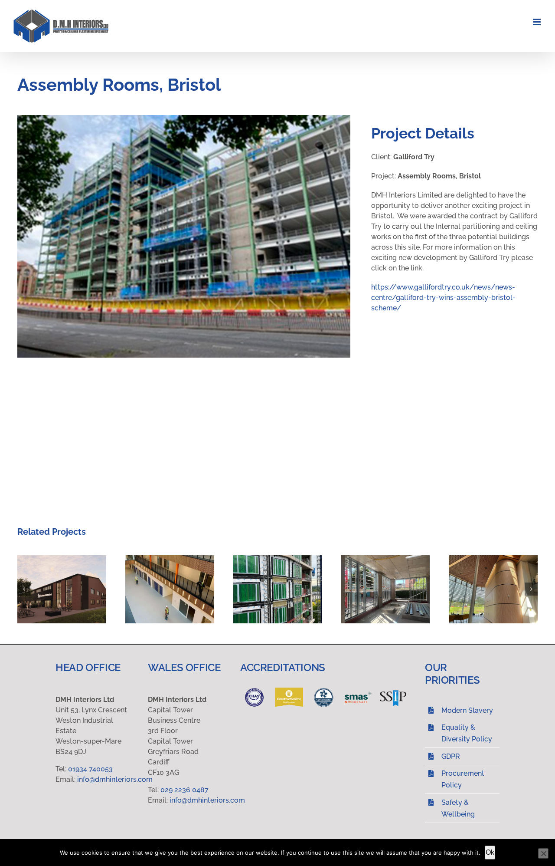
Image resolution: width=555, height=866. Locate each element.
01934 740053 (90, 769)
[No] (543, 853)
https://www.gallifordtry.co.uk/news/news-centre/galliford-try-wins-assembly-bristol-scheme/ (443, 297)
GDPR (450, 756)
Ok (490, 852)
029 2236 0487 (185, 790)
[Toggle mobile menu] (537, 21)
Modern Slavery (467, 710)
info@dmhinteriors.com (115, 779)
